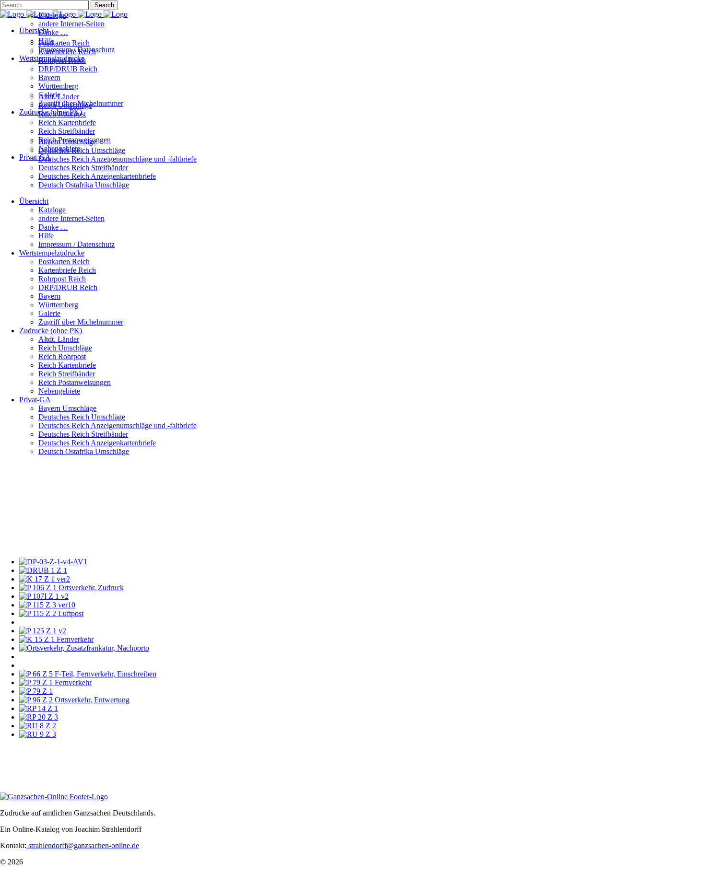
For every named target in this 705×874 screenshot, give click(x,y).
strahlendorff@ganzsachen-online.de (82, 845)
